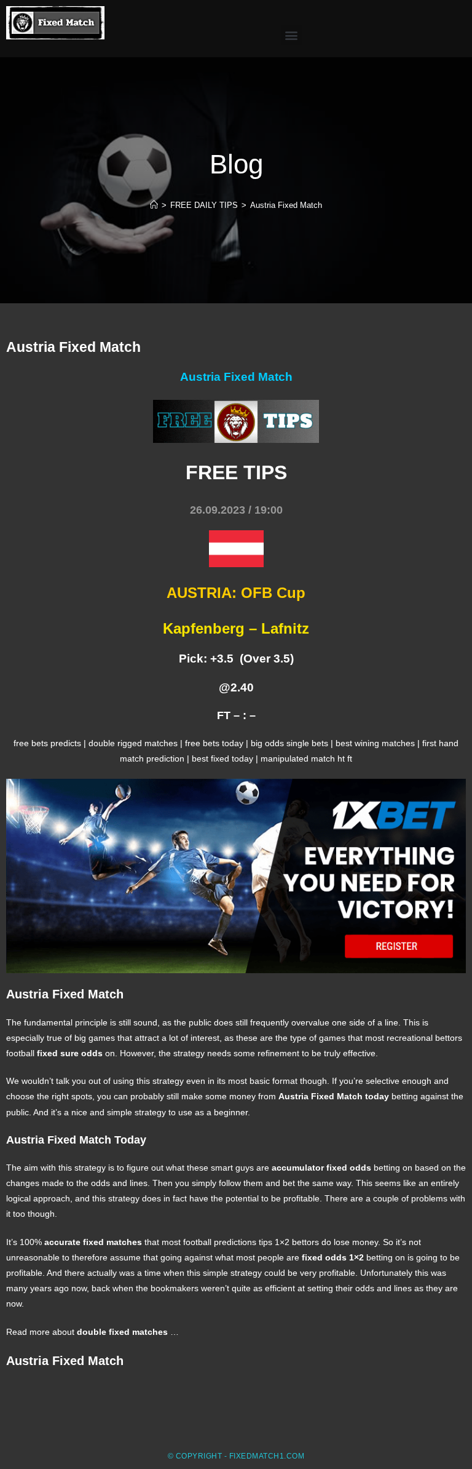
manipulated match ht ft (306, 758)
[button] (291, 35)
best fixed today (222, 758)
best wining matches (375, 743)
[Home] (154, 205)
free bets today (214, 743)
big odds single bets (289, 743)
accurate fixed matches (93, 1242)
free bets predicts (47, 743)
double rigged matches (133, 743)
